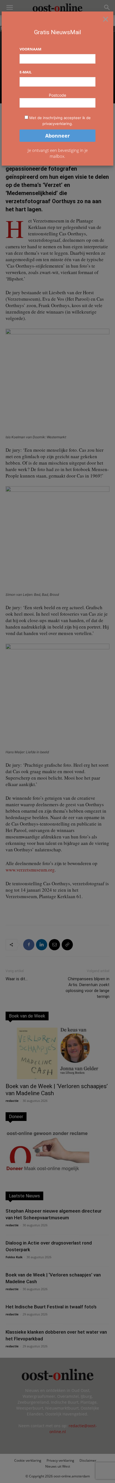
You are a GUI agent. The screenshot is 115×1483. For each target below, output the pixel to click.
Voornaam (30, 49)
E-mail (26, 72)
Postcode (57, 95)
